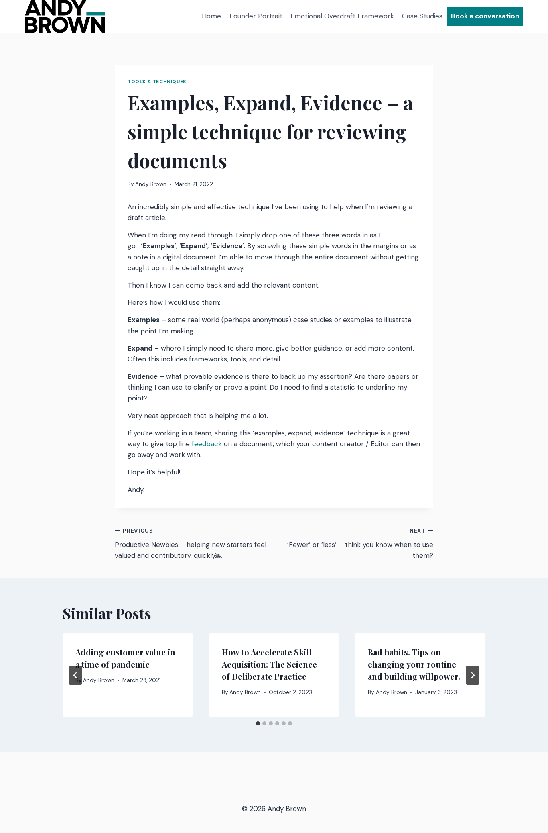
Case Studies (422, 16)
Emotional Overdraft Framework (342, 16)
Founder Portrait (255, 16)
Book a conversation (485, 16)
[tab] (258, 723)
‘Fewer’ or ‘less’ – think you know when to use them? (360, 543)
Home (211, 16)
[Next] (472, 675)
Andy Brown (150, 184)
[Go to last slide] (75, 675)
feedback (207, 443)
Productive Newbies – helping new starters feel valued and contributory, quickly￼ (190, 543)
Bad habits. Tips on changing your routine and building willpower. (414, 664)
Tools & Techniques (157, 81)
